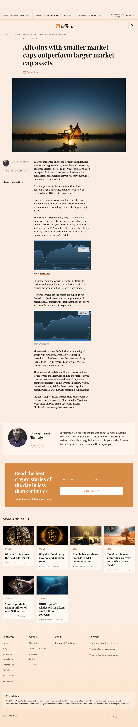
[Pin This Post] (17, 189)
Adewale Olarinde (80, 566)
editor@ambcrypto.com (103, 649)
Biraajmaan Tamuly (20, 162)
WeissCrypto (45, 273)
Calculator (8, 670)
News (5, 643)
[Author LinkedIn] (41, 445)
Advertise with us (37, 649)
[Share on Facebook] (5, 189)
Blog (5, 649)
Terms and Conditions (65, 643)
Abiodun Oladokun (114, 570)
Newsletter (8, 659)
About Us (33, 643)
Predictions (8, 665)
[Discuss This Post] (5, 195)
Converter (8, 654)
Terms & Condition (128, 717)
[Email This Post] (23, 189)
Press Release (9, 676)
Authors (33, 659)
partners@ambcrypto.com (105, 643)
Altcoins (30, 39)
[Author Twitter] (34, 445)
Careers (33, 665)
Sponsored (8, 681)
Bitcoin (8, 549)
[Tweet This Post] (11, 189)
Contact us (34, 654)
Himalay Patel (11, 563)
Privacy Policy (112, 717)
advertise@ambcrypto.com (105, 655)
